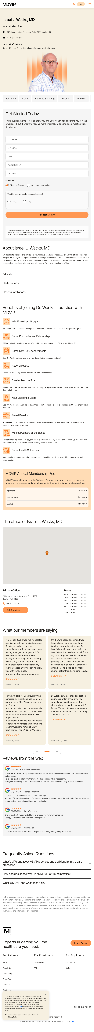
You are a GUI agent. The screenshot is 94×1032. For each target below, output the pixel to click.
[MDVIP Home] (11, 4)
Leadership (7, 973)
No (30, 202)
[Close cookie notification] (45, 994)
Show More (11, 679)
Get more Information (40, 185)
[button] (47, 553)
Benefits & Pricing (45, 98)
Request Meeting (47, 215)
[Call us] (74, 4)
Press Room (8, 979)
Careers (6, 984)
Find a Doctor (80, 943)
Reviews (81, 98)
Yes (15, 202)
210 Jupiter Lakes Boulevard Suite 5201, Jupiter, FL (29, 32)
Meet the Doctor (17, 185)
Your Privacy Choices (12, 1006)
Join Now (11, 98)
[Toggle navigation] (89, 4)
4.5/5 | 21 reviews (14, 38)
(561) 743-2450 (13, 603)
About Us (7, 968)
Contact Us (7, 990)
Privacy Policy (12, 1017)
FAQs (5, 962)
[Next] (57, 751)
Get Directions (14, 610)
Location (65, 98)
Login (81, 4)
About (25, 98)
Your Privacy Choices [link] (61, 1021)
